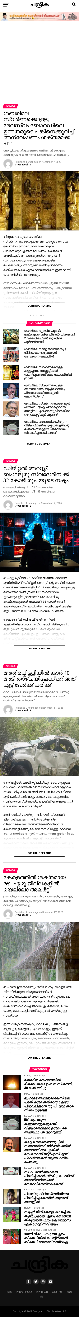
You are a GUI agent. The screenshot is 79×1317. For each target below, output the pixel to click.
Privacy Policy (24, 1291)
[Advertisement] (39, 62)
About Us (57, 1291)
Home (9, 1291)
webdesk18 (24, 506)
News (69, 1291)
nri (41, 1296)
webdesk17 (24, 164)
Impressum (42, 1291)
